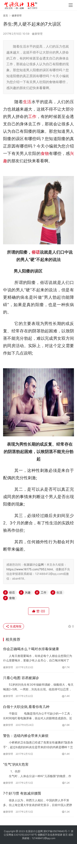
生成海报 (15, 626)
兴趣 (28, 592)
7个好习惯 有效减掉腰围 (22, 793)
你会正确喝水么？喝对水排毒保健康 (31, 649)
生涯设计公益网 (34, 564)
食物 (45, 153)
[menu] (70, 5)
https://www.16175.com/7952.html (29, 569)
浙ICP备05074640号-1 (56, 831)
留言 (65, 834)
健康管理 (37, 33)
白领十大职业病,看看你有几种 (26, 707)
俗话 (36, 252)
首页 (5, 15)
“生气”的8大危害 (16, 764)
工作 (32, 116)
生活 (27, 101)
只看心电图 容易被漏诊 (21, 678)
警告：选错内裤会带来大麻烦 (25, 736)
